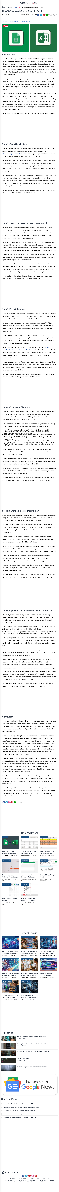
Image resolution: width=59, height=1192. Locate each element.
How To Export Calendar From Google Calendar (10, 877)
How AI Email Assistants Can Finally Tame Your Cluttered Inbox (10, 975)
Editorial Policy (35, 1178)
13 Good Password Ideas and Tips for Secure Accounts (19, 1114)
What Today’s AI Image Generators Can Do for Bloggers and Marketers (29, 953)
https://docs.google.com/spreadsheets (15, 154)
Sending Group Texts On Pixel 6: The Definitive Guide (32, 1044)
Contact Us (42, 1180)
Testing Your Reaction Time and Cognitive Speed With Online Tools (21, 1103)
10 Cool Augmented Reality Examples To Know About (32, 1036)
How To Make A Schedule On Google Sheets (28, 877)
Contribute (22, 1180)
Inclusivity (46, 1178)
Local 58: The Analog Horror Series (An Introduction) (32, 1066)
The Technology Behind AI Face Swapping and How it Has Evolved (48, 953)
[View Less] (55, 15)
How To (5, 21)
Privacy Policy (18, 1182)
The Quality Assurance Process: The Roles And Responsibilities (21, 1107)
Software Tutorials (25, 21)
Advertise (32, 1180)
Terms (52, 1180)
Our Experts (23, 1178)
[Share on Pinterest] (44, 15)
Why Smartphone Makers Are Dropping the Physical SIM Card (28, 997)
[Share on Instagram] (9, 802)
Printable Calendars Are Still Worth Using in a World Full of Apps (29, 975)
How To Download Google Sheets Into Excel (9, 853)
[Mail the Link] (52, 15)
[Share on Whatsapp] (46, 15)
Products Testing (10, 1180)
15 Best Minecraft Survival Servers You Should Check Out (20, 1117)
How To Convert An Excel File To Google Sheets (28, 900)
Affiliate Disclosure (31, 1182)
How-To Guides (14, 21)
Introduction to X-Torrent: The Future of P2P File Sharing (33, 1051)
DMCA (43, 1182)
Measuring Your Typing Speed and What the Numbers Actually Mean (10, 953)
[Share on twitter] (41, 15)
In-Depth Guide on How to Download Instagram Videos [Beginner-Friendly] (19, 1110)
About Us (12, 1178)
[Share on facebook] (38, 15)
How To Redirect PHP (23, 1058)
